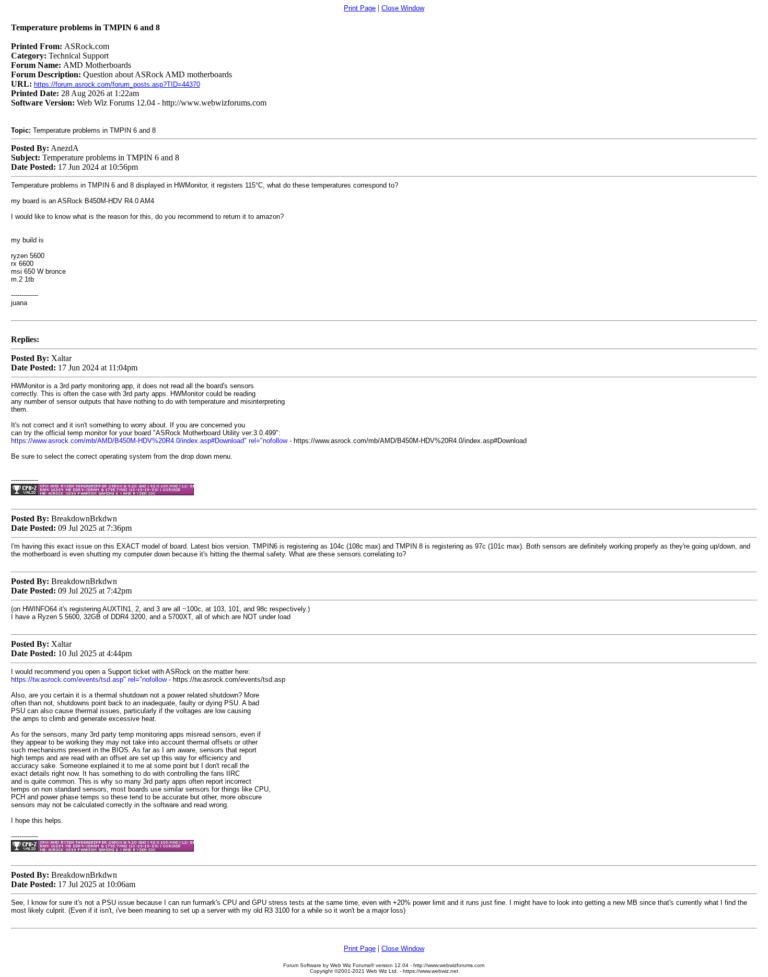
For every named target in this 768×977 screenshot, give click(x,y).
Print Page (360, 8)
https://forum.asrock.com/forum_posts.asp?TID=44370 (117, 84)
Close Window (402, 8)
